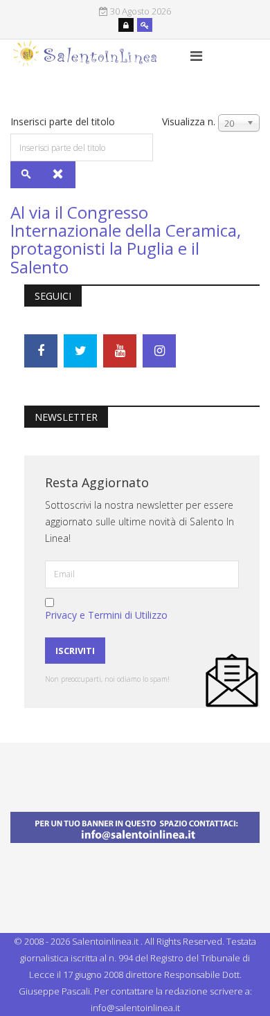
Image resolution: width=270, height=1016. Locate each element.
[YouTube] (119, 351)
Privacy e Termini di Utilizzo (106, 615)
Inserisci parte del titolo (64, 121)
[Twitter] (80, 351)
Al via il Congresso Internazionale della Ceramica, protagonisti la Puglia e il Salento (125, 239)
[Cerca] (26, 174)
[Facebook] (40, 351)
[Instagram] (159, 351)
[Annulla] (58, 174)
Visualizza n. (188, 121)
